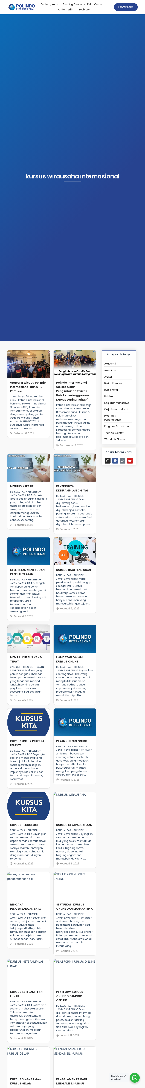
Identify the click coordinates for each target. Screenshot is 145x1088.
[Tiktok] (122, 461)
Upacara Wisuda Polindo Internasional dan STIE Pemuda (28, 387)
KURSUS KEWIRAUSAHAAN (74, 825)
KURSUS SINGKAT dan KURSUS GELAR (25, 1081)
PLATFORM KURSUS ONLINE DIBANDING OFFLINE (69, 996)
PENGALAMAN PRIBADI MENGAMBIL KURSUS (71, 1081)
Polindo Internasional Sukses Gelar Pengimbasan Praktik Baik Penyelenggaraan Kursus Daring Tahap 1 (72, 391)
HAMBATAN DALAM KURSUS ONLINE (69, 659)
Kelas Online (94, 4)
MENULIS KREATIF (22, 486)
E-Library (84, 9)
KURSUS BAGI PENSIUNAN (73, 570)
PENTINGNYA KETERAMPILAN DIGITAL (72, 488)
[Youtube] (130, 461)
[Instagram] (108, 461)
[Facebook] (115, 461)
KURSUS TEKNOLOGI (24, 825)
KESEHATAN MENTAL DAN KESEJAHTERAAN (27, 572)
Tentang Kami (49, 4)
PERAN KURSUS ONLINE (71, 741)
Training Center (72, 4)
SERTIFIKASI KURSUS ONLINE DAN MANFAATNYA (74, 906)
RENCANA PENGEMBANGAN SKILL (25, 906)
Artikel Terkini (66, 9)
